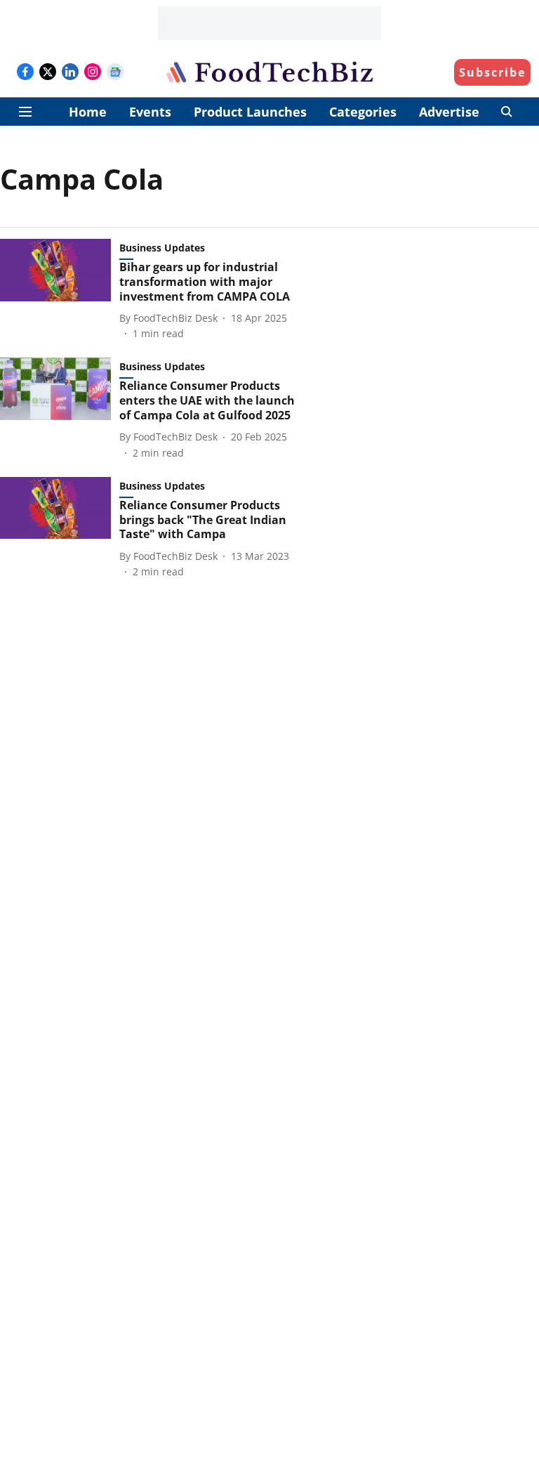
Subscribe (492, 72)
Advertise (449, 111)
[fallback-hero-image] (59, 290)
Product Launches (250, 111)
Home (88, 111)
